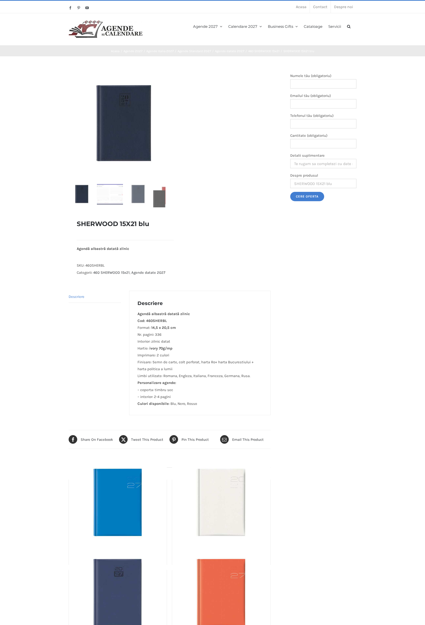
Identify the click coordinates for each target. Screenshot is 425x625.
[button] (348, 26)
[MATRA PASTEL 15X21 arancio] (221, 593)
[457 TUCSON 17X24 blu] (118, 593)
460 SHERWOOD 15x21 (111, 272)
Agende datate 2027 (148, 272)
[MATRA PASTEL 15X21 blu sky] (118, 503)
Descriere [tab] (76, 296)
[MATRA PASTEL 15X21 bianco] (221, 503)
